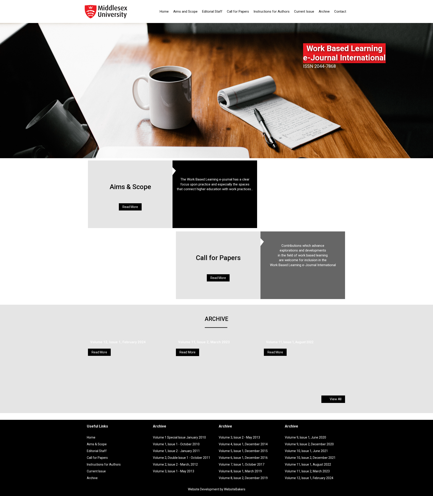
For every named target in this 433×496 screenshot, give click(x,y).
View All (335, 399)
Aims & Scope (130, 187)
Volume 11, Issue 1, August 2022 (289, 342)
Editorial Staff (212, 11)
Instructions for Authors (271, 11)
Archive (324, 11)
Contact (340, 11)
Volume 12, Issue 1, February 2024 (118, 342)
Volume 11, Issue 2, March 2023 (204, 342)
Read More (130, 207)
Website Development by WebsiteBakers (216, 489)
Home (164, 11)
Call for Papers (238, 11)
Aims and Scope (185, 11)
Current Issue (304, 11)
